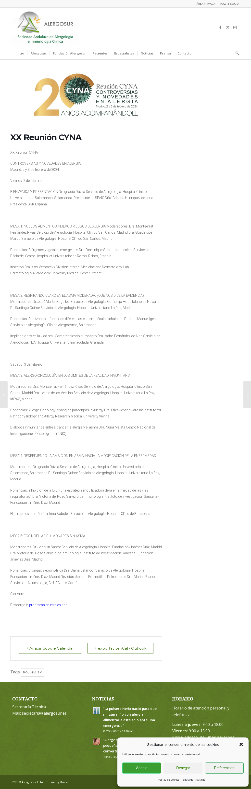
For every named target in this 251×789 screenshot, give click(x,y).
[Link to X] (227, 27)
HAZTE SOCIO (229, 3)
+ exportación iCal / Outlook (120, 648)
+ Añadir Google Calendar (50, 648)
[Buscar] (235, 53)
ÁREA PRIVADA (206, 3)
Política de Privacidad (193, 779)
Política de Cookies (168, 779)
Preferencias (224, 768)
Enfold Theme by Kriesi (52, 782)
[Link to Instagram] (235, 27)
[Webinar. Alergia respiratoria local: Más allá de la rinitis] (4, 394)
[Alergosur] (45, 27)
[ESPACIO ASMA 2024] (247, 394)
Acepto (141, 768)
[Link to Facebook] (220, 27)
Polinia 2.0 (32, 672)
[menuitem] (206, 3)
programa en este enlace (48, 605)
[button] (241, 744)
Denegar (183, 768)
